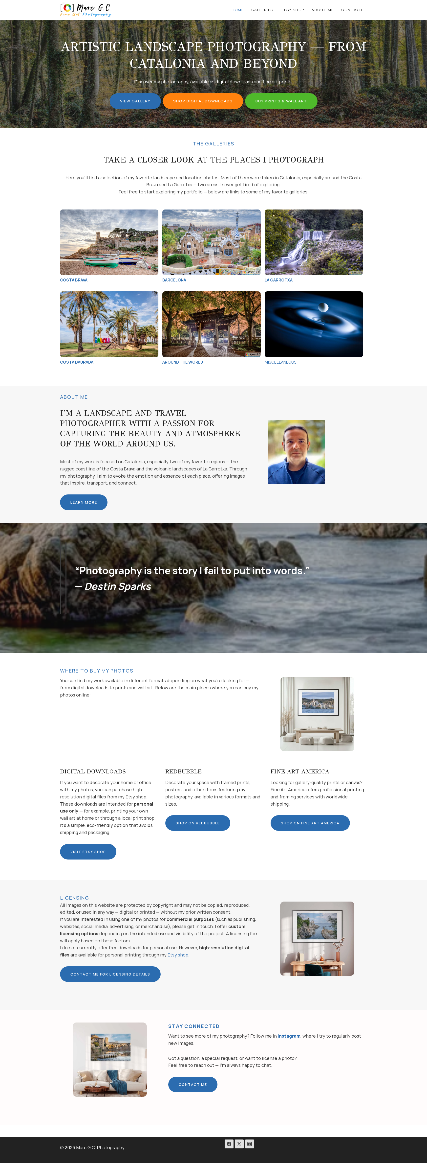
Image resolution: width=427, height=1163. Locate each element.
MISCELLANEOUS (281, 362)
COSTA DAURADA (76, 362)
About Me (323, 9)
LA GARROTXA (279, 280)
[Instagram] (249, 1144)
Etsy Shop (292, 9)
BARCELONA (174, 280)
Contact (352, 9)
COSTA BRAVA (73, 280)
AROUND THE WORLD (182, 362)
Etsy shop (178, 955)
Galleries (262, 9)
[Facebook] (229, 1144)
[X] (239, 1144)
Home (238, 9)
